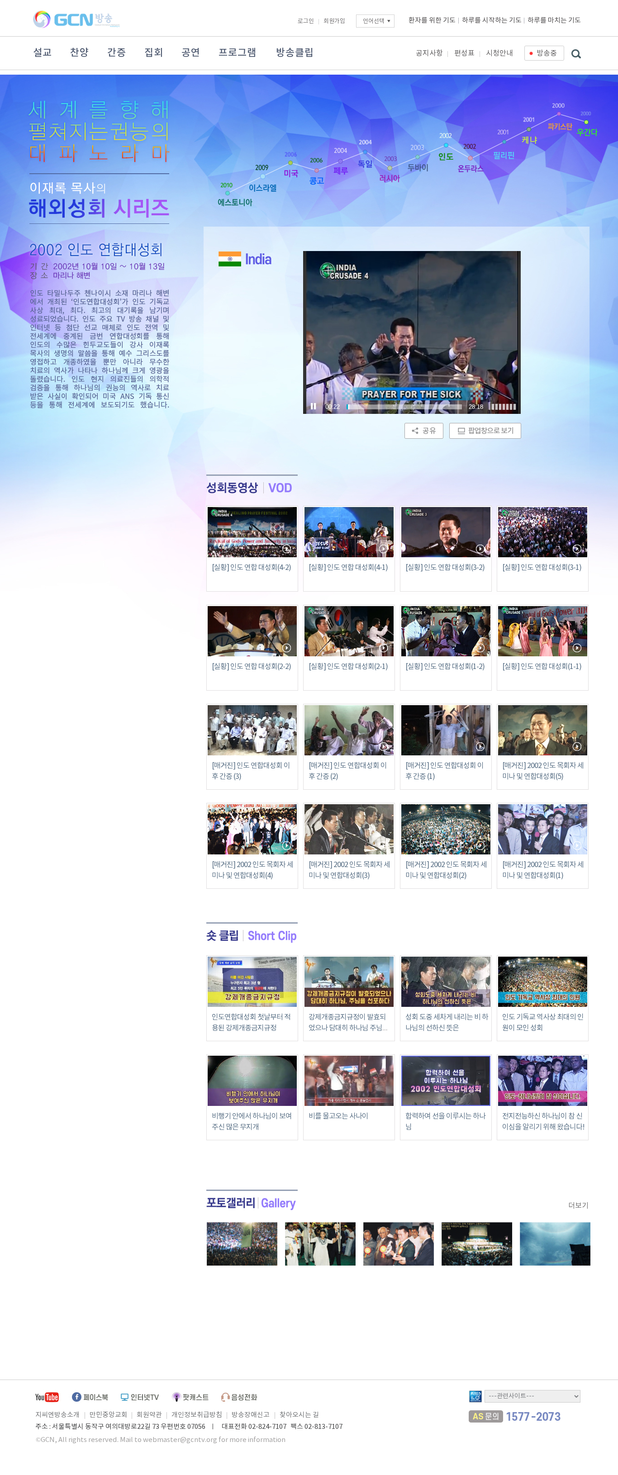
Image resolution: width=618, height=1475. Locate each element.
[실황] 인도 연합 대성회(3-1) (541, 568)
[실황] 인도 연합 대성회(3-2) (445, 568)
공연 (190, 53)
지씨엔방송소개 (57, 1415)
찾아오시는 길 (299, 1415)
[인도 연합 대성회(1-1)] (542, 631)
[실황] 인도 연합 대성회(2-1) (348, 667)
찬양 (79, 53)
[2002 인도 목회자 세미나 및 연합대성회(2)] (445, 829)
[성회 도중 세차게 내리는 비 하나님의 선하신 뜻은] (445, 1001)
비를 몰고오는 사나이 (338, 1116)
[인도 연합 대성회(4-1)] (349, 532)
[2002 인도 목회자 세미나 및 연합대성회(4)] (252, 829)
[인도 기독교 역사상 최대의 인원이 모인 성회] (542, 1001)
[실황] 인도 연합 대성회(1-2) (445, 667)
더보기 (578, 1206)
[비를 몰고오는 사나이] (349, 1100)
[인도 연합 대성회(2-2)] (252, 631)
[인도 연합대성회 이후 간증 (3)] (252, 730)
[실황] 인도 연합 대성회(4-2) (251, 568)
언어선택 (374, 21)
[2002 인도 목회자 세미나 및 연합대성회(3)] (349, 829)
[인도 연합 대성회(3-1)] (542, 532)
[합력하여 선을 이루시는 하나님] (445, 1100)
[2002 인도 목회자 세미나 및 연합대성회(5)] (542, 730)
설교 (42, 53)
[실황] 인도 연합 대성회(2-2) (251, 667)
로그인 (306, 21)
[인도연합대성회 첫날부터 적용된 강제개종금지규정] (252, 1001)
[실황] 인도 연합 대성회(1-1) (541, 667)
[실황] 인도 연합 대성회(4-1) (348, 568)
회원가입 (334, 21)
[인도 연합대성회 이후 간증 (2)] (349, 730)
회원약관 (149, 1415)
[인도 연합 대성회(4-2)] (252, 532)
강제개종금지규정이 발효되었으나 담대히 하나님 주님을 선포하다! (349, 1028)
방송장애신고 (251, 1415)
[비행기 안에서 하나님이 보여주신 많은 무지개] (252, 1100)
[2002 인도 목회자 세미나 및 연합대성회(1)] (542, 829)
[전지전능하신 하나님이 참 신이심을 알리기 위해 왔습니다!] (542, 1100)
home (111, 198)
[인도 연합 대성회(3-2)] (445, 532)
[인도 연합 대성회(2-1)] (349, 631)
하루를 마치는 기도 (554, 20)
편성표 (464, 53)
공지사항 (429, 53)
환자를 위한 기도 (432, 20)
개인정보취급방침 (196, 1415)
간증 (116, 53)
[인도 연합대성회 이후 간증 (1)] (445, 730)
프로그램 (238, 53)
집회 (153, 53)
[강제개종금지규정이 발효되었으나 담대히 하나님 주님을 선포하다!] (349, 1001)
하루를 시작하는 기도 (492, 20)
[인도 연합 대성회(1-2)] (445, 631)
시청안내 (499, 53)
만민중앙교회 (109, 1415)
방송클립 (295, 53)
